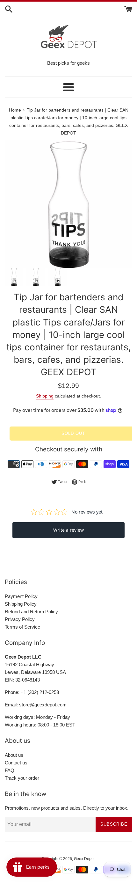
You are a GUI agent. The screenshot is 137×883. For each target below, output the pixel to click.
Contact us (16, 762)
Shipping (45, 395)
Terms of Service (22, 627)
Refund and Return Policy (31, 611)
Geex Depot (84, 859)
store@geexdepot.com (43, 704)
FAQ (9, 770)
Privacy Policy (20, 619)
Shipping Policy (21, 604)
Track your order (22, 778)
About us (14, 755)
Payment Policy (21, 596)
